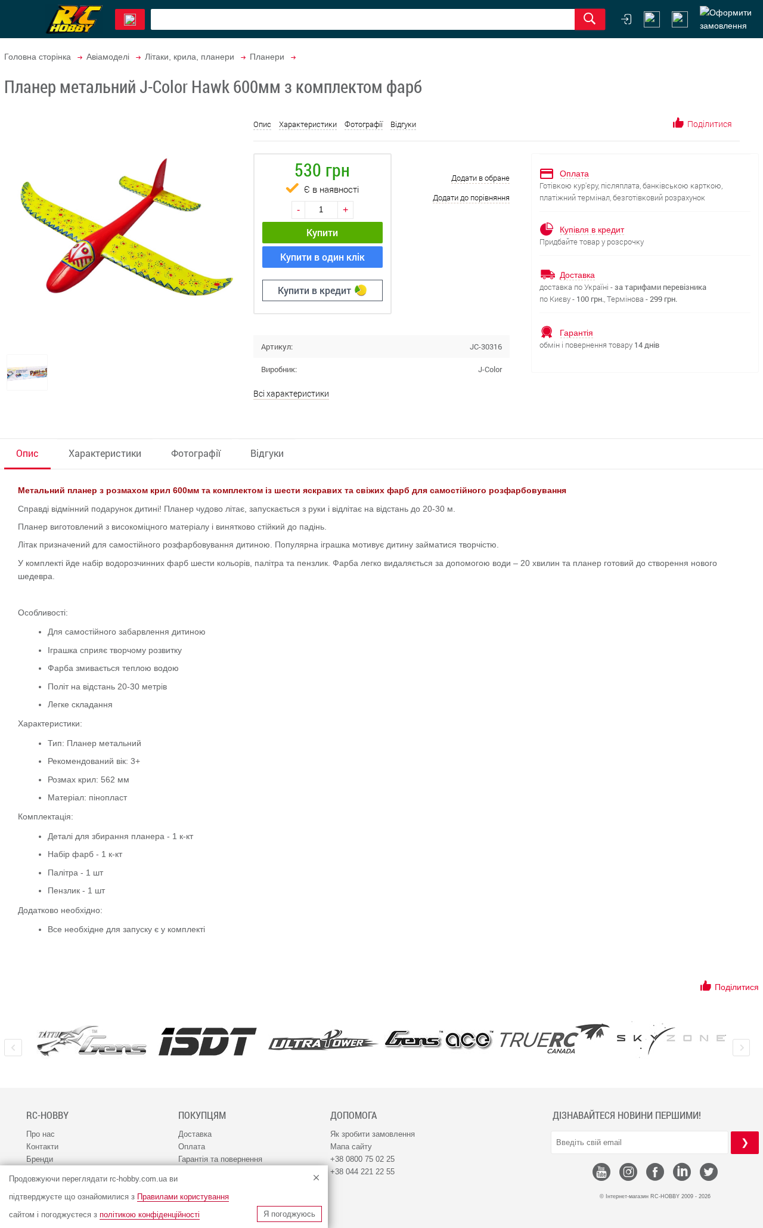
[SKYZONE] (671, 1039)
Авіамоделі (107, 56)
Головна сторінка (37, 56)
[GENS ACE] (439, 1041)
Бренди (39, 1159)
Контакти (42, 1146)
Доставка (195, 1134)
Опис (262, 124)
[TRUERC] (555, 1039)
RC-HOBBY (47, 1115)
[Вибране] (680, 19)
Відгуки (403, 124)
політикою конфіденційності (150, 1214)
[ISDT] (207, 1041)
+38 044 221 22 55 (362, 1171)
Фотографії (364, 124)
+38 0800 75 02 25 (362, 1159)
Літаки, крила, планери (189, 56)
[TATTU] (92, 1041)
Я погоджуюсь (289, 1214)
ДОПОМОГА (353, 1115)
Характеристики (308, 124)
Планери (267, 56)
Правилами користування (183, 1196)
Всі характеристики (291, 393)
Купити (322, 232)
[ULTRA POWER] (324, 1041)
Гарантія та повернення (220, 1159)
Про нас (40, 1134)
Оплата (191, 1146)
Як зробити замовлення (372, 1134)
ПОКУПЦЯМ (202, 1115)
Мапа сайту (351, 1146)
